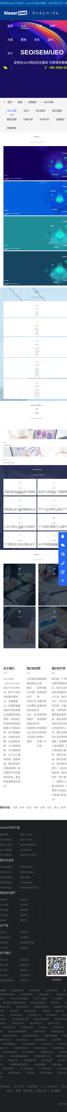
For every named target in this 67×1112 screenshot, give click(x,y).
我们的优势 (25, 975)
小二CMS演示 (49, 1086)
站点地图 (55, 1090)
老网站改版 (34, 990)
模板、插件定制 (24, 1090)
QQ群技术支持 (6, 980)
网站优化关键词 (38, 1003)
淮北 (49, 807)
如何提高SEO (40, 1040)
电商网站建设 (6, 888)
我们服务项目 (6, 867)
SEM (26, 110)
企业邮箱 (24, 937)
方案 (10, 39)
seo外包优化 (46, 1044)
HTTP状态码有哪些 (18, 998)
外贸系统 (30, 1073)
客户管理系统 (6, 855)
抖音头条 (28, 119)
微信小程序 (5, 872)
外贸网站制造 (40, 1048)
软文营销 (57, 110)
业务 (23, 26)
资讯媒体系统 (6, 840)
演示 (50, 39)
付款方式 (24, 980)
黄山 (56, 807)
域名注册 (24, 932)
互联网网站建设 (21, 1048)
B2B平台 (44, 119)
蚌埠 (63, 807)
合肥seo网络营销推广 (18, 1031)
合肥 (15, 807)
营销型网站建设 (41, 1007)
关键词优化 (13, 1060)
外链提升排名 (27, 1027)
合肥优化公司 (57, 1031)
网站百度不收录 (10, 1036)
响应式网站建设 (27, 872)
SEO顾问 (40, 110)
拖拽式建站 (57, 1064)
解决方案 (42, 1090)
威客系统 (4, 834)
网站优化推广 (18, 1023)
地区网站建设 (46, 1073)
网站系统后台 (30, 1011)
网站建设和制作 (10, 1052)
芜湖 (28, 807)
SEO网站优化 (16, 1015)
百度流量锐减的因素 (19, 1056)
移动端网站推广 (10, 1044)
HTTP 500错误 (40, 998)
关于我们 (4, 970)
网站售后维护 (17, 990)
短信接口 (24, 948)
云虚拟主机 (5, 937)
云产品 (3, 932)
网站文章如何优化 (31, 1036)
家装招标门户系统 (28, 855)
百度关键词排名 (41, 1019)
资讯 (37, 39)
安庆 (22, 807)
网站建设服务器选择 (19, 1064)
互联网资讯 (25, 965)
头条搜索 (57, 1040)
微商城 (23, 920)
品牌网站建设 (6, 882)
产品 (39, 26)
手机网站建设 (26, 867)
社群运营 (46, 1011)
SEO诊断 (48, 102)
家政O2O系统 (26, 840)
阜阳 (35, 807)
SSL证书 (4, 948)
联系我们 (24, 970)
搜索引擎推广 (9, 1069)
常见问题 (24, 960)
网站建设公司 (47, 1052)
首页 (10, 26)
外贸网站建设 (6, 877)
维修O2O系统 (6, 845)
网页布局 (14, 1011)
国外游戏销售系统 (28, 845)
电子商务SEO (34, 1015)
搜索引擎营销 (51, 1036)
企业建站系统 (26, 850)
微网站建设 (25, 877)
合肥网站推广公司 (42, 1056)
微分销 (3, 920)
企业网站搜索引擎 (20, 1019)
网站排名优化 (36, 1023)
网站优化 (24, 900)
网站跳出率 (47, 1060)
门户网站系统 (45, 1069)
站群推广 (61, 119)
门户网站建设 (26, 882)
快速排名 (11, 128)
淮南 (42, 807)
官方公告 (4, 960)
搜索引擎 (55, 1003)
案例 (23, 39)
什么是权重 (57, 998)
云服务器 (4, 943)
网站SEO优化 (54, 1023)
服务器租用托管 (27, 943)
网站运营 (4, 965)
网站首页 (5, 1086)
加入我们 (4, 975)
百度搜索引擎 (30, 1060)
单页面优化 (51, 1015)
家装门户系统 (26, 834)
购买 (52, 26)
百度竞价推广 (44, 994)
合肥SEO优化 (22, 1007)
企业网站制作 (29, 1052)
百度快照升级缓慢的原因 (14, 1003)
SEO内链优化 (22, 1040)
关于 (10, 53)
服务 (20, 102)
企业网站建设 (51, 990)
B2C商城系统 (6, 850)
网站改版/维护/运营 (28, 888)
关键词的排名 (39, 1031)
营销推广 (33, 102)
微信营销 (11, 119)
